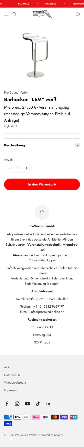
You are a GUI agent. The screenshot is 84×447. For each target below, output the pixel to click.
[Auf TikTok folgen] (38, 403)
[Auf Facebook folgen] (7, 403)
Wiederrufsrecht (15, 382)
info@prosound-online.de (47, 311)
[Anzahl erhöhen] (26, 168)
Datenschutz (12, 375)
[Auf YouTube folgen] (27, 403)
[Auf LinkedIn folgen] (48, 403)
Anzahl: (9, 159)
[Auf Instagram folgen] (17, 403)
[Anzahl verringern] (9, 168)
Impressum (11, 390)
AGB (7, 367)
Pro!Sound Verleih (16, 92)
